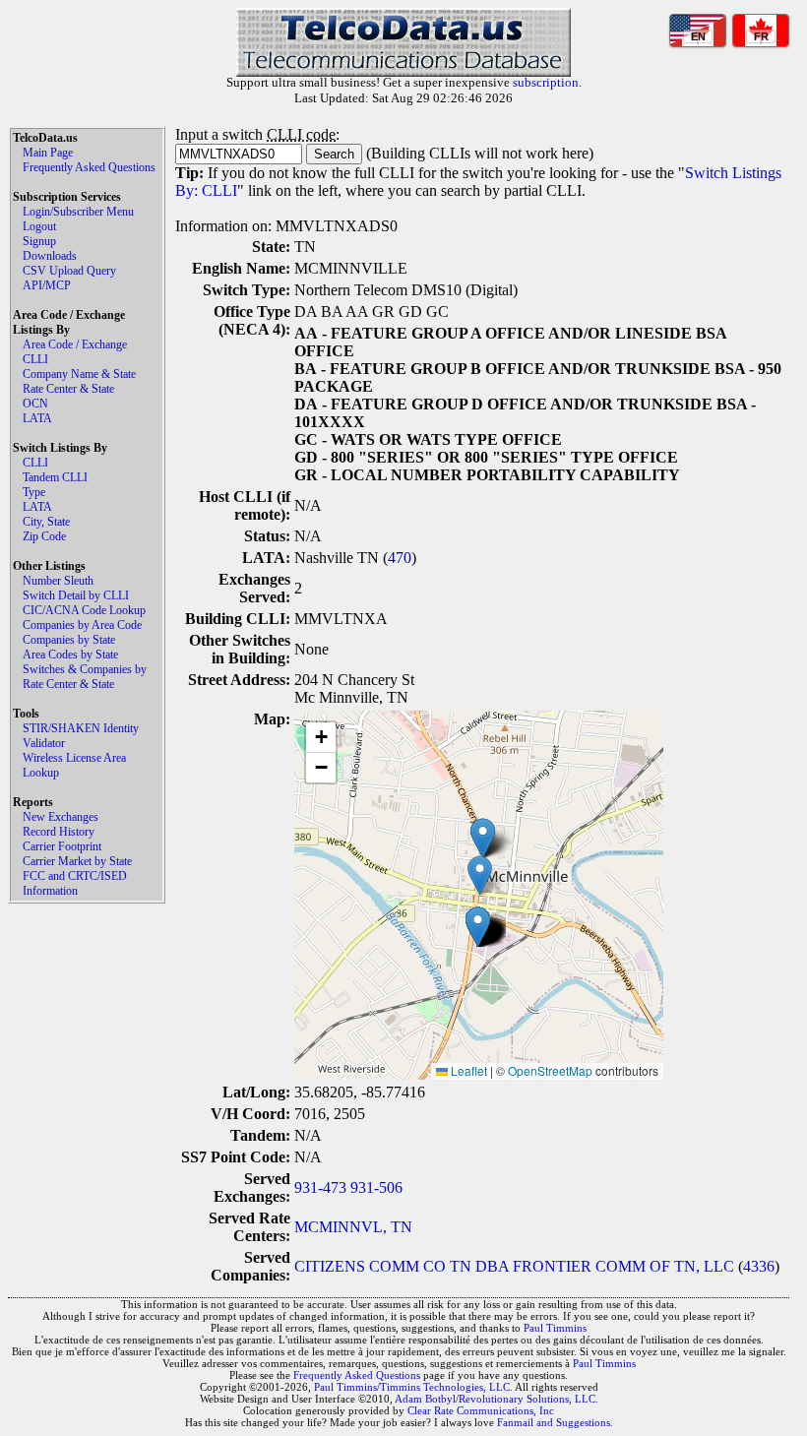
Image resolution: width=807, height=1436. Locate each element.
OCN (35, 403)
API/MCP (47, 285)
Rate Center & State (68, 389)
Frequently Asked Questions (89, 167)
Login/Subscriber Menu (78, 212)
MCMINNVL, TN (353, 1226)
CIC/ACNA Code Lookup (84, 610)
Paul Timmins (555, 1328)
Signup (39, 241)
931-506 (376, 1187)
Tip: (189, 172)
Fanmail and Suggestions (553, 1422)
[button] (482, 838)
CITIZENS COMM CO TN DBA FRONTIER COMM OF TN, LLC (514, 1266)
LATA (37, 418)
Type (34, 492)
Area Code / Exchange (75, 344)
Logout (39, 226)
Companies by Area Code (82, 625)
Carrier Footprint (62, 846)
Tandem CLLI (55, 477)
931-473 (320, 1187)
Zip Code (44, 536)
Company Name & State (79, 374)
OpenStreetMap (550, 1070)
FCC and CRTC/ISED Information (75, 883)
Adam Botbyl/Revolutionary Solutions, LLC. (496, 1399)
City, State (46, 522)
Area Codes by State (70, 654)
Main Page (48, 152)
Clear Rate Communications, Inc (480, 1410)
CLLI (35, 359)
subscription (546, 82)
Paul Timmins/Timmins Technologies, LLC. (413, 1387)
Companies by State (69, 640)
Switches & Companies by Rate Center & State (85, 676)
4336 (759, 1266)
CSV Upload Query (69, 271)
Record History (58, 832)
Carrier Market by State (77, 861)
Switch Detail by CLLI (76, 595)
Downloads (50, 256)
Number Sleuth (58, 581)
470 (399, 557)
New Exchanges (60, 817)
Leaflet (467, 1070)
